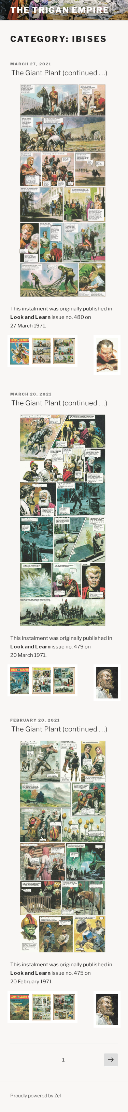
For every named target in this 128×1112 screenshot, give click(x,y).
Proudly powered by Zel (35, 1095)
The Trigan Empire (59, 10)
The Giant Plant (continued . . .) (59, 73)
